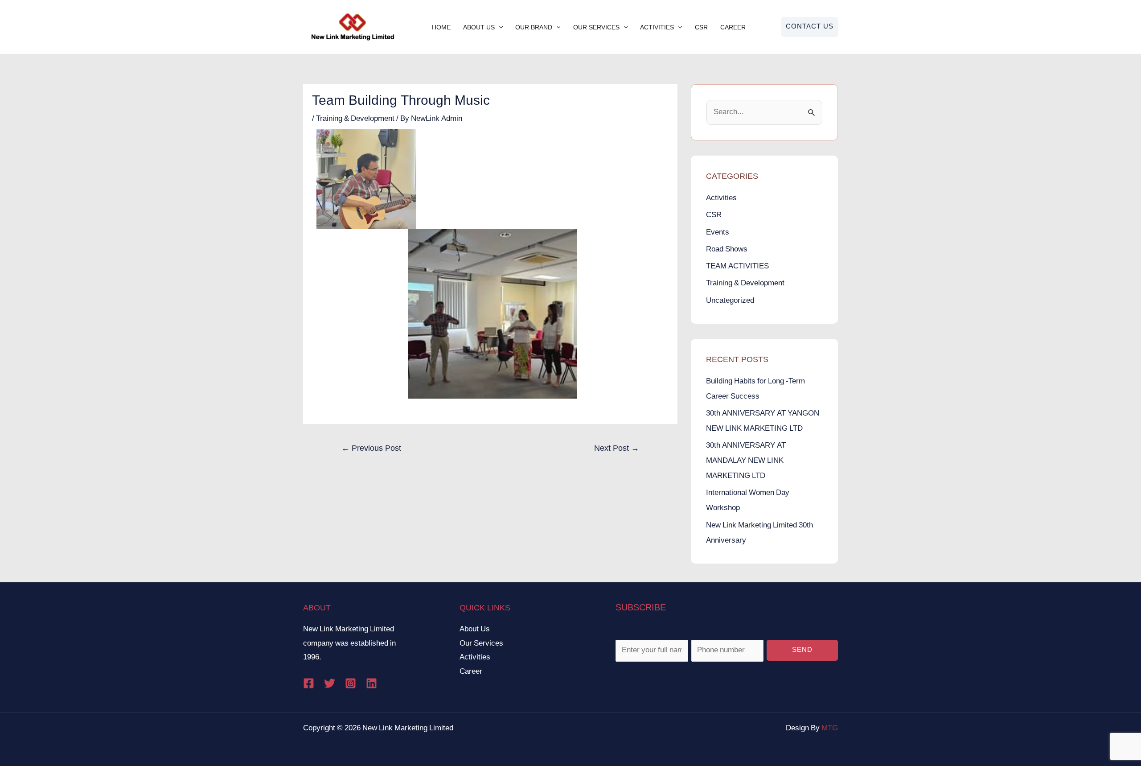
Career (733, 27)
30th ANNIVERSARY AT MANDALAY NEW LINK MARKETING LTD (746, 461)
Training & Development (355, 119)
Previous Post (371, 449)
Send (802, 650)
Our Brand (533, 27)
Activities (657, 27)
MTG (829, 728)
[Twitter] (329, 683)
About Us (479, 27)
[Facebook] (308, 683)
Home (441, 27)
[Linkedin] (371, 683)
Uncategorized (730, 300)
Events (717, 232)
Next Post (616, 449)
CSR (701, 27)
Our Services (596, 27)
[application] (499, 27)
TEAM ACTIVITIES (737, 266)
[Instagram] (350, 683)
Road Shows (726, 249)
